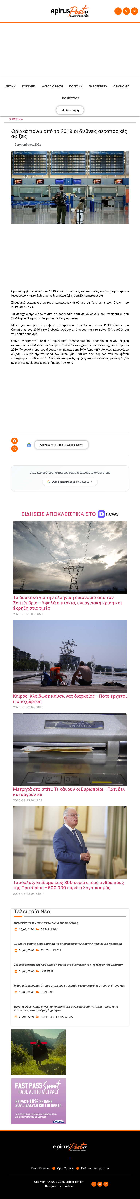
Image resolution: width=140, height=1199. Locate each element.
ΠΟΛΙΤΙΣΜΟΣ (70, 98)
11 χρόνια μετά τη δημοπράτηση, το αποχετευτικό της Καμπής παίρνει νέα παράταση (68, 943)
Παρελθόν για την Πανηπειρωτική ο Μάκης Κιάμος (46, 922)
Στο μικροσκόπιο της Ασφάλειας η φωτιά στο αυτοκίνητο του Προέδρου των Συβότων (68, 964)
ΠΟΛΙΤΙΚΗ (75, 86)
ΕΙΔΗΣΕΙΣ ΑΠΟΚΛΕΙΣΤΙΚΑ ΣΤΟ (59, 514)
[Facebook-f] (118, 11)
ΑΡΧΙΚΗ (10, 86)
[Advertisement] (70, 49)
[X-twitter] (126, 11)
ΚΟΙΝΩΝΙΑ (29, 86)
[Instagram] (134, 11)
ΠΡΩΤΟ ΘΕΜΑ (64, 1016)
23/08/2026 (26, 929)
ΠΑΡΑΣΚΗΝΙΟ (98, 86)
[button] (14, 441)
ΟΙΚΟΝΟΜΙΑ (121, 86)
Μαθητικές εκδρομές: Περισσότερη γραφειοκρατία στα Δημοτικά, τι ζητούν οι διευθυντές (69, 985)
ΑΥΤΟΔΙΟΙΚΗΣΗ (52, 86)
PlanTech (68, 1186)
